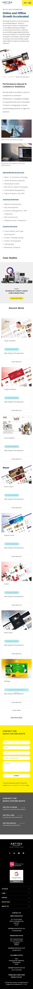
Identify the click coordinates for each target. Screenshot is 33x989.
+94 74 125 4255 (16, 970)
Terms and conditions (16, 975)
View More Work (16, 717)
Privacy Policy (10, 785)
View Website (16, 362)
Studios (5, 889)
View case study (16, 298)
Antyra (23, 984)
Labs (3, 893)
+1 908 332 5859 (16, 930)
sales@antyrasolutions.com (16, 928)
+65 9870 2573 (16, 950)
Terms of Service (21, 785)
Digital (4, 897)
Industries (6, 902)
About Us (5, 906)
